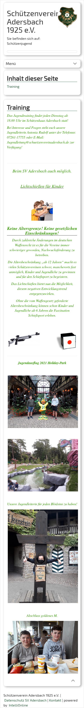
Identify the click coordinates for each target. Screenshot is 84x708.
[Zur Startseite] (67, 16)
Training (13, 86)
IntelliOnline (18, 705)
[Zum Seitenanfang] (73, 680)
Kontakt (55, 700)
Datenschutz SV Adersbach (25, 700)
